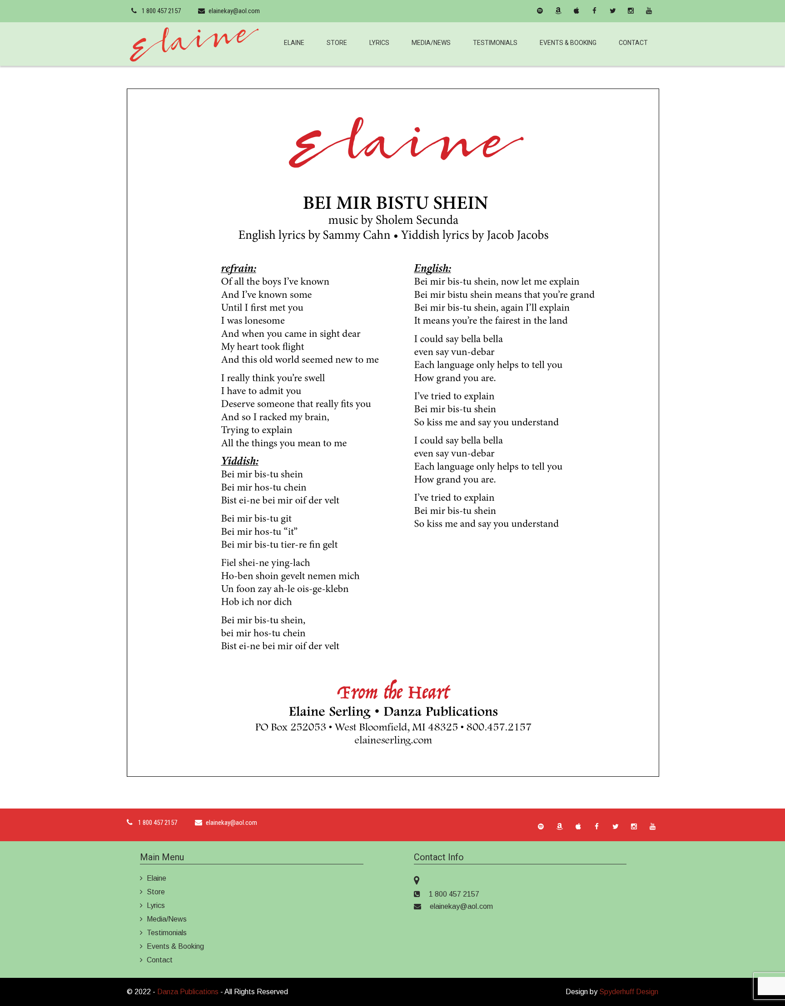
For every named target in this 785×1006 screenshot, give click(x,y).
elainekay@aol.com (234, 11)
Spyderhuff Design (628, 992)
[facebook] (595, 11)
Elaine (294, 42)
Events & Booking (568, 42)
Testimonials (495, 42)
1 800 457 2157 (161, 11)
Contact (633, 42)
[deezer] (522, 11)
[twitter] (613, 11)
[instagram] (631, 11)
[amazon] (558, 11)
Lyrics (379, 42)
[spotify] (540, 11)
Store (337, 42)
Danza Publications (188, 992)
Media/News (431, 42)
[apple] (576, 11)
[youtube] (649, 11)
